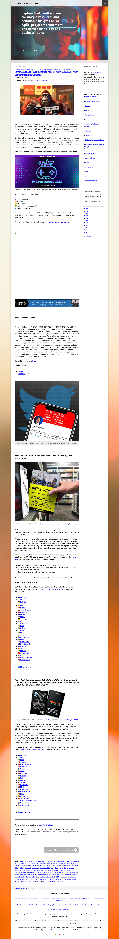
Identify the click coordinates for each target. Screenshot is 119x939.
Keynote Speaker (27, 870)
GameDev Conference (41, 879)
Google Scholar (90, 115)
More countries (25, 667)
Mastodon (88, 135)
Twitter (20, 371)
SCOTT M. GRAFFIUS (22, 888)
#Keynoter (18, 870)
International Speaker (52, 870)
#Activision (31, 881)
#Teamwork (35, 868)
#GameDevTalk (59, 872)
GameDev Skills (45, 868)
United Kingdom (26, 657)
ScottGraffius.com (41, 80)
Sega (61, 868)
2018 (87, 227)
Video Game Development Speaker (67, 875)
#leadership (75, 865)
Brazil (22, 605)
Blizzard (38, 881)
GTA (33, 877)
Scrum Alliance (90, 158)
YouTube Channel (91, 181)
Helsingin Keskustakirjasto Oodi (45, 877)
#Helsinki (28, 877)
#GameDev (59, 881)
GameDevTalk (50, 872)
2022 (87, 218)
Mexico (22, 639)
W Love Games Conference (54, 865)
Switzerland (24, 653)
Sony (52, 868)
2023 (87, 216)
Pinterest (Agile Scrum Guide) (94, 140)
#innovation (72, 877)
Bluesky (87, 106)
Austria (22, 599)
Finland (23, 614)
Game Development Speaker (47, 875)
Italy (21, 633)
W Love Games (29, 879)
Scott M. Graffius (90, 97)
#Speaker (38, 861)
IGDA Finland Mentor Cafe (37, 872)
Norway (23, 646)
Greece (23, 621)
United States (45, 589)
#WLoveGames (19, 879)
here (34, 361)
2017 (87, 230)
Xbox (26, 861)
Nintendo (17, 865)
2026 (87, 208)
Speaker (31, 861)
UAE (22, 655)
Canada (23, 608)
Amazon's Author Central (93, 101)
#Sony (57, 868)
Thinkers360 (89, 167)
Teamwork (28, 868)
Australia (23, 597)
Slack (87, 162)
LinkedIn (21, 376)
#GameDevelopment (21, 881)
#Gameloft (24, 872)
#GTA (57, 877)
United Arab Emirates (28, 801)
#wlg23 (35, 875)
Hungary (23, 623)
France (22, 617)
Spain (22, 648)
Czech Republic (25, 610)
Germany (23, 619)
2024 (87, 213)
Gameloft (17, 872)
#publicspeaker (52, 863)
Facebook (22, 374)
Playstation (62, 863)
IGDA (16, 868)
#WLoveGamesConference (37, 865)
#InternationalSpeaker (66, 870)
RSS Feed (88, 236)
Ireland (22, 628)
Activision (21, 861)
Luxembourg (24, 637)
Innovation (64, 877)
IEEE (86, 119)
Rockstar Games (30, 863)
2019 (87, 225)
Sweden (23, 651)
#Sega (66, 868)
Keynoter (71, 868)
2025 (87, 211)
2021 (87, 220)
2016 (87, 232)
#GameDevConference (56, 879)
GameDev (52, 881)
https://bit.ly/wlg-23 (46, 825)
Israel (22, 630)
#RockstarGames (42, 863)
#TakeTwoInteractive (59, 861)
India (22, 626)
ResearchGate (90, 153)
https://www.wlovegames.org (58, 222)
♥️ (59, 934)
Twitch (87, 171)
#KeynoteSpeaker (39, 870)
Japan (22, 635)
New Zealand (25, 644)
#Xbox (44, 861)
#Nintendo (24, 865)
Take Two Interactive (73, 861)
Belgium (23, 602)
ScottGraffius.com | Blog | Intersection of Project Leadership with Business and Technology (42, 69)
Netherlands (24, 642)
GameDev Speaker (71, 872)
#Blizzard (45, 881)
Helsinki (49, 861)
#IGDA (21, 868)
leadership (67, 865)
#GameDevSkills (19, 877)
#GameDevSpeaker (20, 875)
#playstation (70, 863)
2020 (87, 223)
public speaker (19, 863)
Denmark (23, 612)
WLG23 (29, 875)
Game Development (70, 879)
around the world (59, 589)
